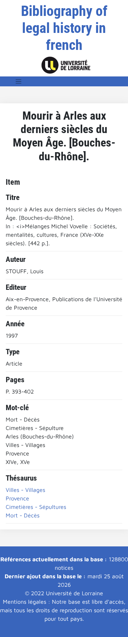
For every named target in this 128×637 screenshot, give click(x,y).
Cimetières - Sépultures (36, 507)
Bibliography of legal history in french (64, 28)
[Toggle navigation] (18, 81)
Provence (17, 498)
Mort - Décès (22, 515)
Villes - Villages (25, 490)
